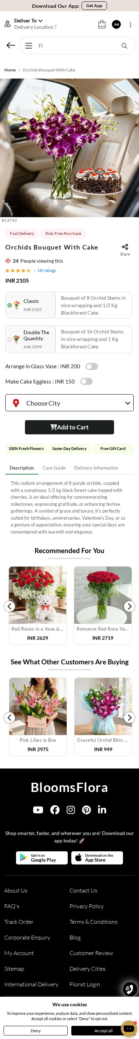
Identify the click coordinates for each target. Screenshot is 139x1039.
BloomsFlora (70, 787)
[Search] (124, 45)
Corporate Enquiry (27, 937)
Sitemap (14, 968)
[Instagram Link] (71, 811)
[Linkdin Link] (102, 811)
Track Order (19, 921)
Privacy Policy (87, 906)
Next (129, 606)
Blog (75, 937)
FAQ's (11, 906)
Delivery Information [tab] (96, 468)
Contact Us (83, 890)
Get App (94, 5)
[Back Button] (11, 45)
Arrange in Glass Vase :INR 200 (42, 366)
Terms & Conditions (94, 921)
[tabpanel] (69, 507)
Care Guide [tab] (54, 468)
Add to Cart (73, 427)
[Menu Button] (28, 45)
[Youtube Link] (38, 811)
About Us (15, 890)
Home (10, 70)
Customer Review (91, 953)
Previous (9, 606)
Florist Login (85, 984)
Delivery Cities (87, 968)
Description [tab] (22, 468)
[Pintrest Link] (86, 811)
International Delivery (31, 984)
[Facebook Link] (55, 811)
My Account (19, 953)
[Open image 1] (69, 148)
